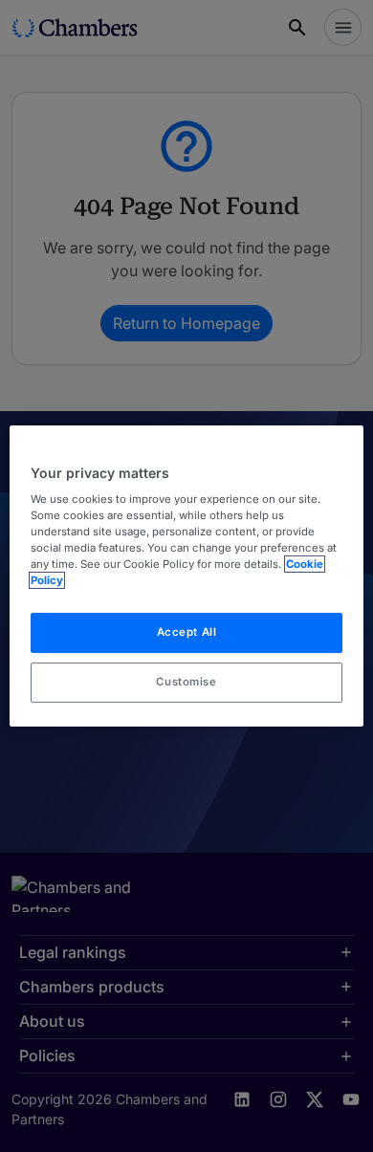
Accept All (187, 633)
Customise (186, 681)
